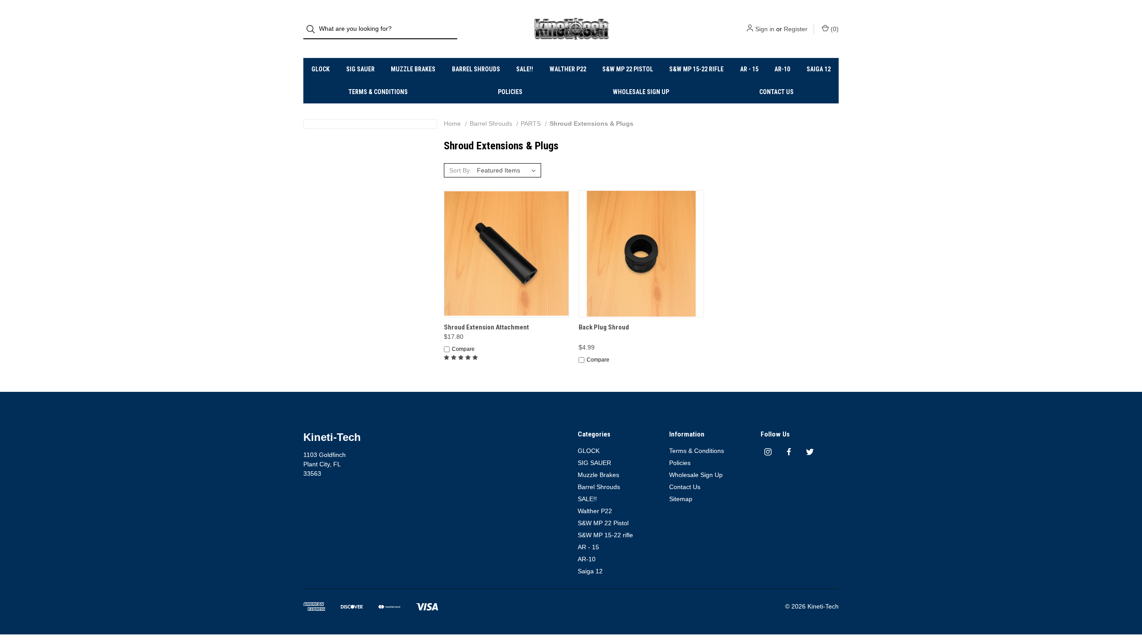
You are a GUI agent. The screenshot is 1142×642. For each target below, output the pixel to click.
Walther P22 (568, 69)
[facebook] (789, 452)
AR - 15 (749, 69)
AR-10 (782, 69)
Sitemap (680, 498)
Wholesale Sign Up (641, 91)
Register (795, 29)
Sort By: (460, 170)
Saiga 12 (819, 69)
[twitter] (810, 452)
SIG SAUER (360, 69)
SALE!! (524, 69)
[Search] (313, 29)
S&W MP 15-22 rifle (696, 69)
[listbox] (508, 170)
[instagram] (768, 452)
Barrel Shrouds (476, 69)
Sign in (764, 29)
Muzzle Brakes (413, 69)
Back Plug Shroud (604, 327)
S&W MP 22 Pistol (627, 69)
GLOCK (320, 69)
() (834, 29)
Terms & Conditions (378, 91)
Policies (510, 91)
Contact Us (776, 91)
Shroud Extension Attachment (486, 327)
